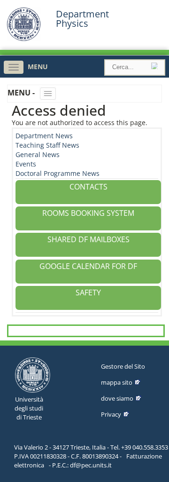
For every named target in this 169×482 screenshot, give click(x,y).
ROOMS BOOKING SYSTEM (88, 213)
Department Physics (82, 18)
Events (25, 163)
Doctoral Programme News (57, 173)
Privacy (111, 414)
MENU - (22, 92)
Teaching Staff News (47, 145)
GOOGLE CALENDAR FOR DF (88, 266)
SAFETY (88, 292)
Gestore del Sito (123, 366)
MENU (38, 66)
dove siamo (117, 398)
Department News (44, 135)
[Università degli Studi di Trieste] (24, 38)
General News (37, 154)
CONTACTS (88, 187)
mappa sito (116, 382)
